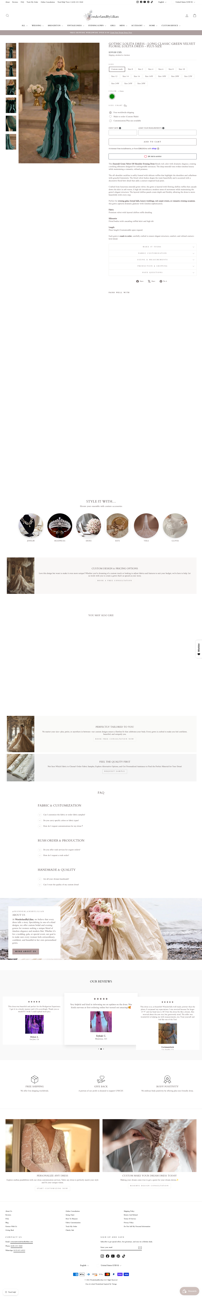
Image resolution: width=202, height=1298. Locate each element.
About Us (8, 1211)
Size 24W (115, 83)
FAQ (22, 2)
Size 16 (137, 76)
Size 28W (141, 83)
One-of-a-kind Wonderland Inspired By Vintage (101, 1284)
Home (152, 25)
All (24, 25)
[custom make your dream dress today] (150, 1145)
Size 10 (182, 69)
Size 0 (130, 69)
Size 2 (140, 69)
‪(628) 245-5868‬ (16, 1246)
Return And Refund (131, 1215)
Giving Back (9, 1230)
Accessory (137, 25)
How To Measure (72, 1218)
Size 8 (171, 69)
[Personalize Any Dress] (52, 1145)
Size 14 (126, 76)
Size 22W (188, 76)
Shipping (112, 55)
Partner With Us (11, 1226)
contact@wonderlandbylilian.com (21, 1241)
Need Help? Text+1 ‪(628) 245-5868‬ (70, 2)
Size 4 (150, 69)
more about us (25, 951)
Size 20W (175, 76)
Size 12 (114, 76)
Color (116, 91)
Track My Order (32, 2)
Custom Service (169, 25)
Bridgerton (54, 25)
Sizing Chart (70, 1215)
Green (112, 96)
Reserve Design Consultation (149, 1185)
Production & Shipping (153, 266)
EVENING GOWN (96, 25)
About (7, 2)
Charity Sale (70, 1230)
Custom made (117, 69)
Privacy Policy (129, 1222)
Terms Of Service (130, 1218)
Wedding (37, 25)
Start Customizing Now (52, 1188)
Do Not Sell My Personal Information (137, 1226)
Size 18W (162, 76)
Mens (122, 25)
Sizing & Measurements (152, 259)
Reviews (15, 2)
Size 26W (128, 83)
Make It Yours (152, 246)
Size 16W (149, 76)
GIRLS (112, 25)
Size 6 (160, 69)
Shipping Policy (129, 1211)
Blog (7, 1222)
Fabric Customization (152, 253)
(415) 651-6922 (19, 1250)
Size (111, 64)
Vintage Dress (74, 25)
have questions (152, 272)
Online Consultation (48, 2)
